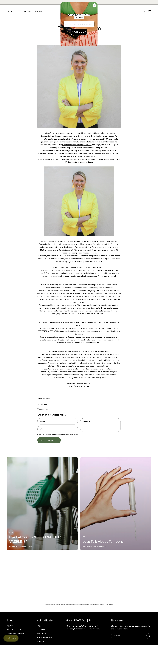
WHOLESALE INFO (15, 633)
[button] (23, 11)
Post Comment (49, 440)
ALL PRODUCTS (14, 630)
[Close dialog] (95, 5)
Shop (10, 620)
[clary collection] (79, 235)
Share (44, 404)
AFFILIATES (42, 641)
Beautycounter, (62, 136)
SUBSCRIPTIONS (44, 637)
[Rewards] (11, 638)
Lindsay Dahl (48, 133)
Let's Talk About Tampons (103, 541)
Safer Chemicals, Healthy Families (76, 145)
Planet (48, 398)
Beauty (43, 398)
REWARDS (41, 633)
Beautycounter (45, 290)
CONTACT (41, 630)
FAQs (39, 626)
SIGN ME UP (79, 31)
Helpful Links (45, 620)
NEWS (10, 626)
